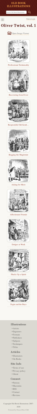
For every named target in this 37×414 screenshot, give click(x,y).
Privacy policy (19, 370)
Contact (16, 392)
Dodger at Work (18, 244)
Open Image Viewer (20, 33)
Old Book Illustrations (20, 403)
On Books (17, 358)
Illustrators (17, 355)
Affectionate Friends (18, 214)
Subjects (16, 340)
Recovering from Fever (18, 94)
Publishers (17, 337)
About (15, 374)
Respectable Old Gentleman (19, 124)
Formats (16, 334)
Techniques (18, 344)
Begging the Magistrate (18, 154)
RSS (15, 389)
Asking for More (18, 184)
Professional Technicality (18, 64)
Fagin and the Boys (18, 304)
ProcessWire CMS (23, 410)
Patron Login (30, 19)
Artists (16, 328)
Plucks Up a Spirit (18, 274)
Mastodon (17, 385)
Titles (15, 347)
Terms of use (18, 367)
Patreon (16, 382)
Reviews (16, 395)
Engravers (17, 331)
